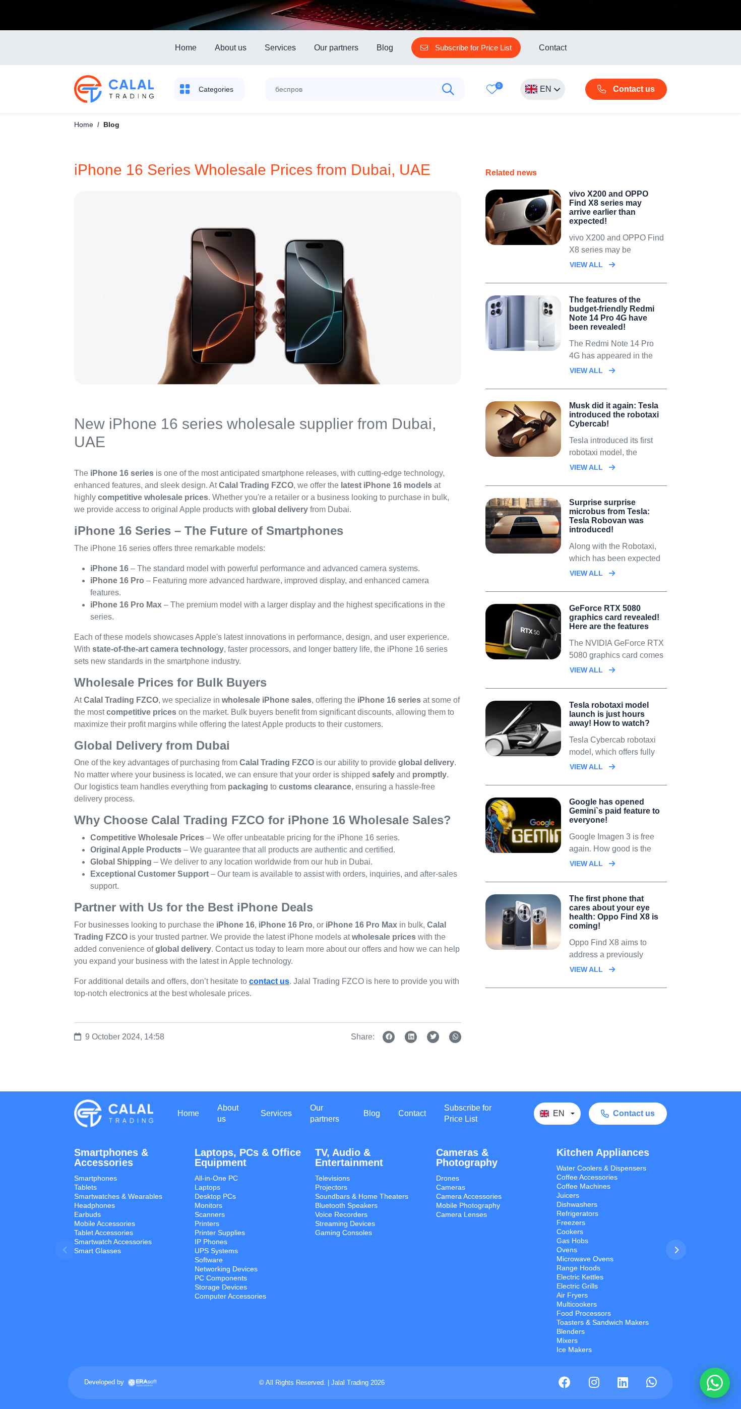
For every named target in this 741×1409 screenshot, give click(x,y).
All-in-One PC (216, 1178)
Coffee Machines (583, 1186)
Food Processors (584, 1313)
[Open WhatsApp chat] (715, 1383)
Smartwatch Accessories (113, 1242)
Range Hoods (578, 1268)
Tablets (85, 1187)
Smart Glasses (97, 1251)
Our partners (336, 47)
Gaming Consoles (343, 1233)
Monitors (208, 1205)
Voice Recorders (341, 1214)
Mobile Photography (468, 1205)
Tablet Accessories (103, 1233)
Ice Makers (574, 1349)
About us (230, 47)
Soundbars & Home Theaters (361, 1196)
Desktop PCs (215, 1196)
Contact (553, 47)
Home (186, 47)
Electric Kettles (580, 1277)
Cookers (570, 1232)
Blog (385, 47)
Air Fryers (572, 1295)
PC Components (221, 1278)
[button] (676, 1250)
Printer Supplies (220, 1233)
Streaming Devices (345, 1223)
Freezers (571, 1222)
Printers (207, 1223)
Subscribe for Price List (467, 1113)
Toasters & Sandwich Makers (603, 1322)
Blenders (571, 1331)
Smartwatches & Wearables (118, 1196)
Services (280, 47)
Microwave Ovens (585, 1259)
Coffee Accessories (587, 1177)
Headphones (94, 1205)
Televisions (332, 1178)
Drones (447, 1178)
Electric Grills (577, 1286)
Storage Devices (221, 1287)
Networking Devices (226, 1269)
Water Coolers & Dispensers (601, 1168)
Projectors (331, 1187)
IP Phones (211, 1242)
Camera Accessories (469, 1196)
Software (209, 1260)
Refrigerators (577, 1213)
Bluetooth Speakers (346, 1205)
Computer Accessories (230, 1296)
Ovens (567, 1250)
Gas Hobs (572, 1241)
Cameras (450, 1187)
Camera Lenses (461, 1214)
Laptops (207, 1187)
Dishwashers (577, 1204)
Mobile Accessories (104, 1223)
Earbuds (87, 1214)
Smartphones (95, 1178)
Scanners (210, 1214)
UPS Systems (216, 1251)
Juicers (568, 1195)
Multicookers (577, 1304)
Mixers (567, 1340)
